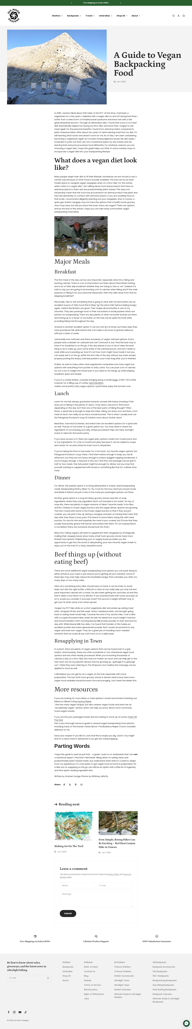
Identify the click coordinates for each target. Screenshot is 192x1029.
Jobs (86, 998)
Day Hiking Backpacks (163, 985)
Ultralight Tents (121, 980)
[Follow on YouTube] (19, 1012)
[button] (186, 1023)
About (135, 15)
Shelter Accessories (124, 975)
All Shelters (119, 962)
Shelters (56, 15)
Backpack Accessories (164, 966)
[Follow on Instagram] (14, 1012)
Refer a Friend (91, 966)
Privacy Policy (113, 874)
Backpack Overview (162, 994)
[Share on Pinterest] (75, 784)
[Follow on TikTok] (25, 1012)
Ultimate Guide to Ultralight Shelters (127, 996)
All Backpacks (159, 962)
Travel (89, 15)
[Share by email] (81, 784)
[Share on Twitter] (70, 784)
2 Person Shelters (122, 971)
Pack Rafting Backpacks (164, 989)
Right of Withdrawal (94, 994)
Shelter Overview (122, 989)
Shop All (121, 15)
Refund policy (90, 989)
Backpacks (73, 15)
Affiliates (88, 962)
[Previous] (71, 3)
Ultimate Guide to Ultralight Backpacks (166, 1000)
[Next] (120, 3)
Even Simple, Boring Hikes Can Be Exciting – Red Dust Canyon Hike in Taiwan (117, 843)
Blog (86, 975)
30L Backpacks (160, 971)
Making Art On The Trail (68, 846)
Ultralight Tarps (121, 985)
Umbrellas (104, 15)
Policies (87, 980)
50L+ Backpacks (161, 975)
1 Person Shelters (122, 966)
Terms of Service (92, 985)
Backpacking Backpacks (165, 980)
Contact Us (89, 971)
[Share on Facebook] (64, 784)
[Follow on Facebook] (8, 1012)
